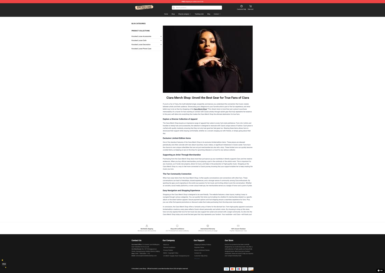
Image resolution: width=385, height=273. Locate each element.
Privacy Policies (168, 250)
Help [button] (381, 270)
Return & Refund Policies (202, 250)
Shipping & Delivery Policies (202, 244)
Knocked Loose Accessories (141, 36)
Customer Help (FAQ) (200, 256)
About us (166, 244)
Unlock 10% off (4, 264)
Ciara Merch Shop (200, 109)
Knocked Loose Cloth (139, 40)
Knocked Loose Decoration (141, 45)
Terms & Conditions (169, 247)
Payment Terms (199, 247)
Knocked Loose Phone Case (141, 49)
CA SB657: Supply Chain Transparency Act (176, 256)
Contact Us (197, 253)
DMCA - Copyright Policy (170, 253)
